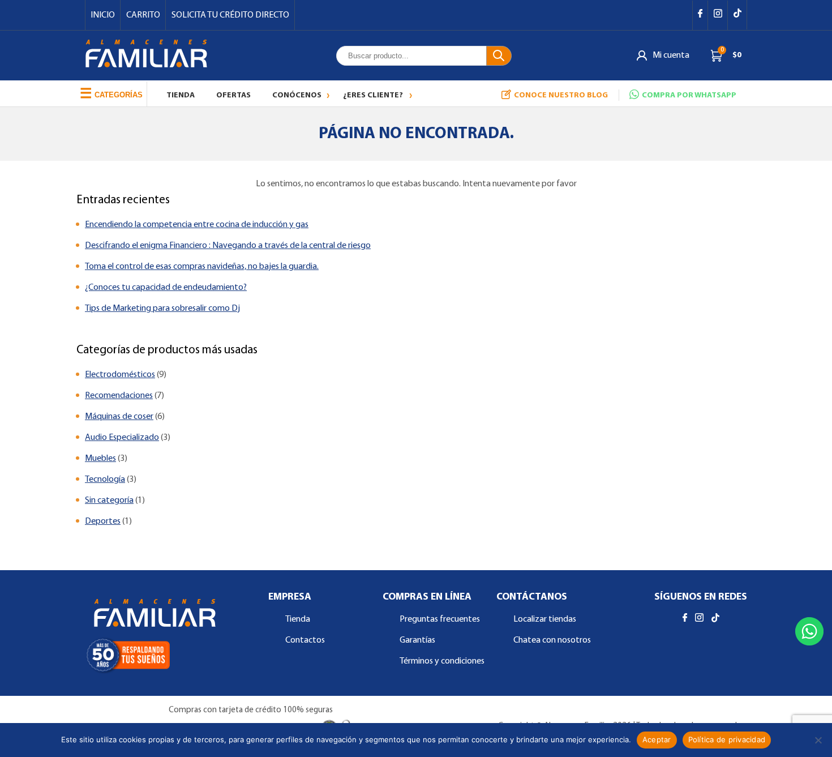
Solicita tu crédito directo (230, 15)
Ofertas (233, 95)
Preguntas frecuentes (440, 619)
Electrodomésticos (120, 374)
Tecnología (105, 479)
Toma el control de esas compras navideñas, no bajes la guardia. (202, 266)
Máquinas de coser (119, 416)
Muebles (100, 458)
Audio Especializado (122, 437)
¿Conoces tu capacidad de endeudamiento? (166, 287)
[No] (818, 740)
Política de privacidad (727, 739)
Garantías (417, 640)
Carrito (143, 15)
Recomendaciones (119, 395)
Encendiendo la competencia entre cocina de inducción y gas (196, 224)
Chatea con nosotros (552, 640)
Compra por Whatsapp (689, 95)
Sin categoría (109, 500)
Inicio (103, 15)
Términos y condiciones (442, 661)
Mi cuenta (671, 55)
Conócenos (296, 95)
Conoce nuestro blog (561, 95)
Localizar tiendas (544, 619)
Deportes (103, 521)
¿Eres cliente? (373, 95)
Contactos (305, 640)
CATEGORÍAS (111, 93)
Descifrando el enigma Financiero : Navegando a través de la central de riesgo (228, 245)
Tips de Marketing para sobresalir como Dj (162, 308)
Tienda (180, 95)
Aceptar (656, 739)
